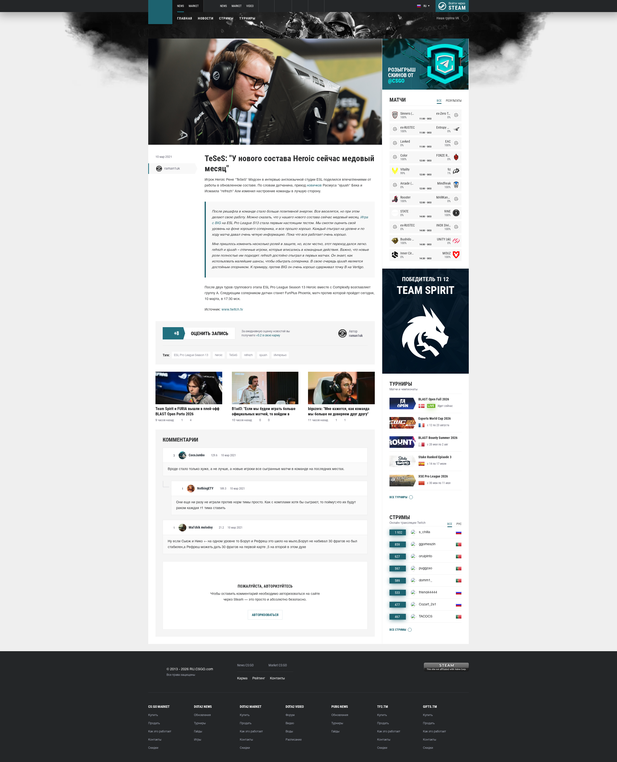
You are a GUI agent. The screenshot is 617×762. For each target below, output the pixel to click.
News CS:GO (245, 665)
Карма (242, 678)
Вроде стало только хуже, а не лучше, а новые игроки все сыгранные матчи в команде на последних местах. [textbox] (256, 469)
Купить (153, 715)
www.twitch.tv (232, 309)
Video (250, 6)
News (180, 6)
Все (439, 100)
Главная (184, 18)
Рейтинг (258, 678)
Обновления (202, 715)
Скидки (153, 748)
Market (194, 6)
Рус (459, 524)
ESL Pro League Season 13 (191, 355)
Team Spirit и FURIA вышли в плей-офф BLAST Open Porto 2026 (187, 411)
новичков (314, 185)
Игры (197, 739)
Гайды (198, 731)
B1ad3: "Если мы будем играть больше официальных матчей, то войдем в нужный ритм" (263, 411)
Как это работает (159, 731)
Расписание (294, 739)
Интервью (280, 355)
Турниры (247, 18)
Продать (154, 723)
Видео (290, 723)
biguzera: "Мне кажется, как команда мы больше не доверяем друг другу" (338, 411)
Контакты (277, 678)
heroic (218, 355)
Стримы (226, 18)
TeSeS (233, 355)
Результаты (454, 100)
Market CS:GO (277, 665)
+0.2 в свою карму (268, 335)
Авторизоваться (265, 615)
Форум (290, 715)
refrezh (248, 355)
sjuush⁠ (263, 355)
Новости (205, 18)
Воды (289, 731)
